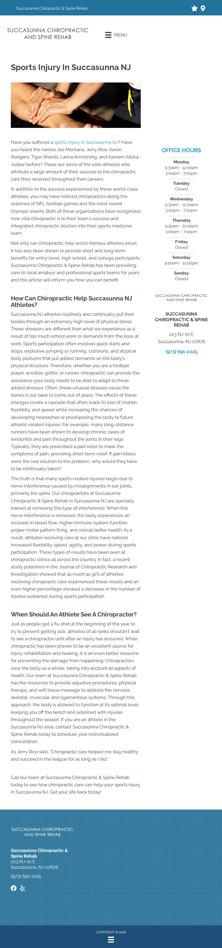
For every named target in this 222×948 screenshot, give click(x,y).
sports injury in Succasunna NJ (86, 142)
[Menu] (111, 939)
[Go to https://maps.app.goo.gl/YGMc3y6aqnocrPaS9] (203, 9)
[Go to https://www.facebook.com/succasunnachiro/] (14, 889)
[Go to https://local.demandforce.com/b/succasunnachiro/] (194, 9)
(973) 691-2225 (181, 351)
